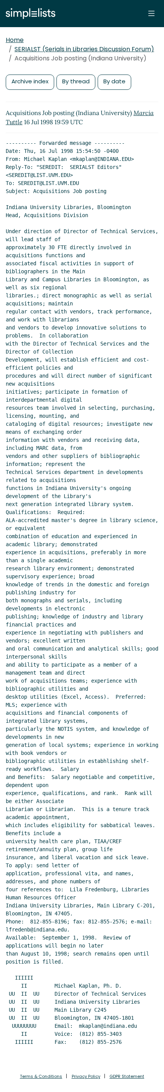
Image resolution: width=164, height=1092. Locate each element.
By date (114, 81)
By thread (76, 81)
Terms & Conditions (41, 1076)
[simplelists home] (28, 13)
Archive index (29, 81)
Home (15, 40)
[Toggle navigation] (151, 13)
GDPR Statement (126, 1076)
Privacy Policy (86, 1076)
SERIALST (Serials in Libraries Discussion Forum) (84, 49)
